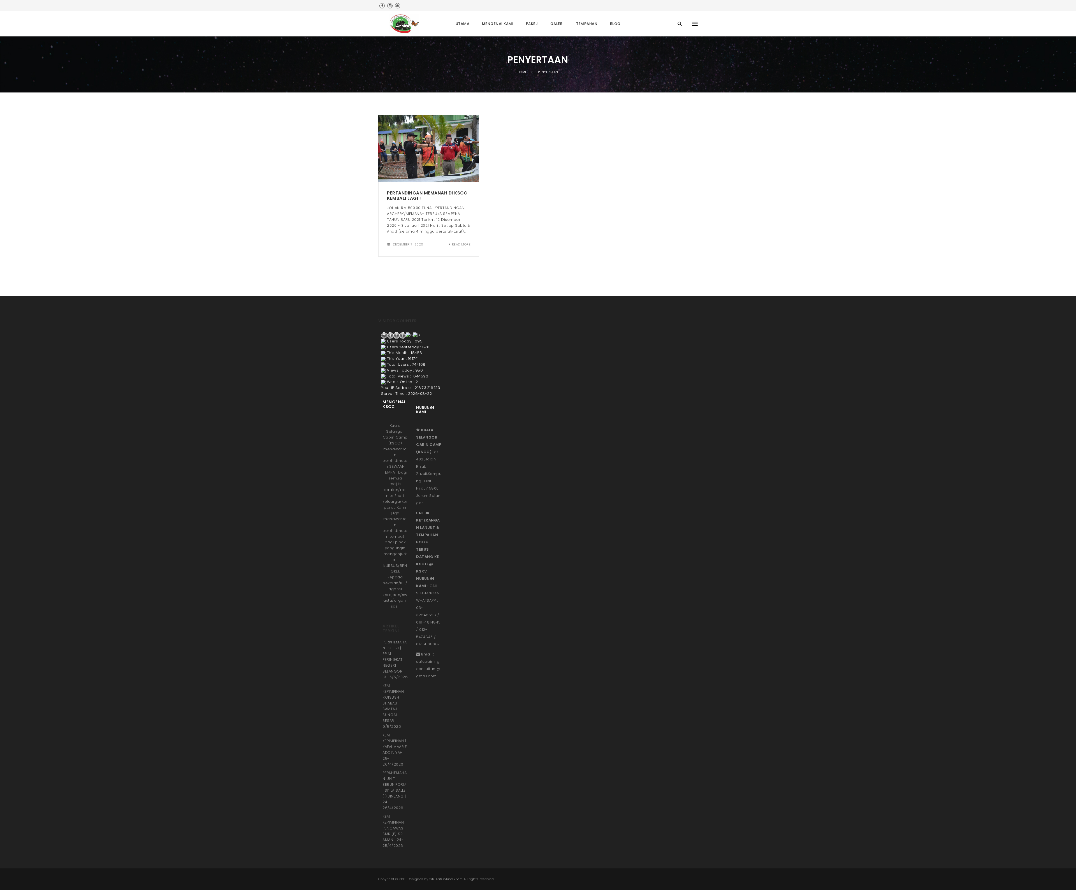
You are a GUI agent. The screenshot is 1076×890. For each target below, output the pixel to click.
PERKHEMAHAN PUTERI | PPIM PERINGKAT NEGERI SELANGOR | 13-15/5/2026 (395, 659)
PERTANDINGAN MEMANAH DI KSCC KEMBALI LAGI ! (427, 195)
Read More (461, 244)
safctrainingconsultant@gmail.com (428, 669)
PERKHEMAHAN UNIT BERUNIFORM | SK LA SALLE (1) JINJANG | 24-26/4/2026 (394, 790)
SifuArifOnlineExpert (445, 879)
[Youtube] (398, 5)
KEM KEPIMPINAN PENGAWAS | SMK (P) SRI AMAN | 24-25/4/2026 (393, 831)
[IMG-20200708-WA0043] (428, 148)
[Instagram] (390, 5)
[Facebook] (382, 5)
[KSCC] (406, 23)
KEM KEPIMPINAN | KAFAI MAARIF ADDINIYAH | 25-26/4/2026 (394, 750)
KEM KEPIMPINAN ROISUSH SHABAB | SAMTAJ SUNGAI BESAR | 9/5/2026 (393, 706)
